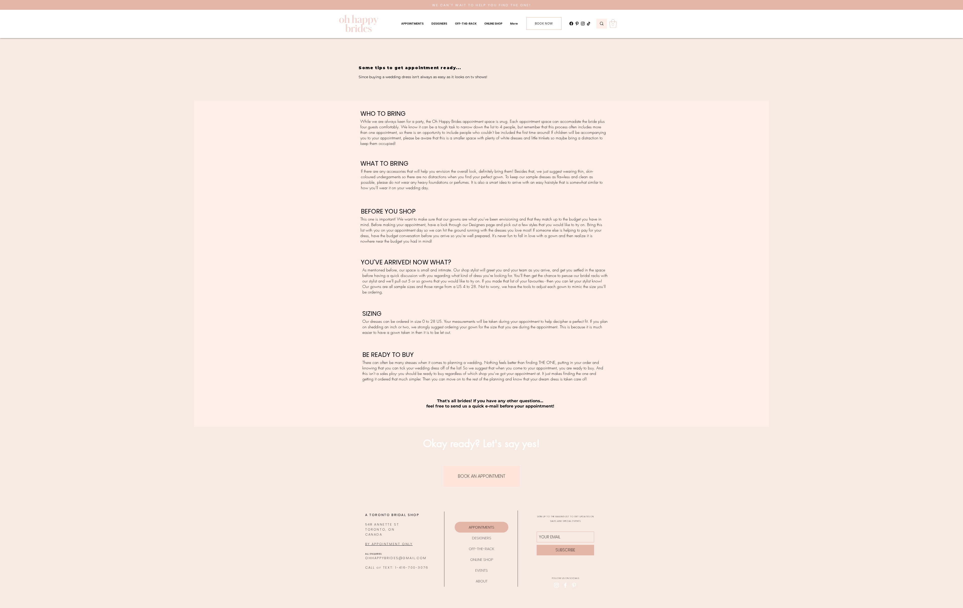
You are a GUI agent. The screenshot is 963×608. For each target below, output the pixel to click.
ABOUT (482, 581)
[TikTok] (588, 23)
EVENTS (481, 570)
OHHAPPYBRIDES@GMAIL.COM (396, 558)
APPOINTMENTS (481, 527)
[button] (412, 24)
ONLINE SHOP (481, 559)
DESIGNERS (481, 538)
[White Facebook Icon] (565, 585)
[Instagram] (582, 23)
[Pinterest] (577, 23)
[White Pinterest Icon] (574, 585)
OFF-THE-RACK (481, 548)
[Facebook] (571, 23)
